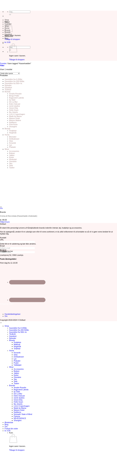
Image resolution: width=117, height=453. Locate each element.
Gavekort (8, 34)
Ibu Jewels (13, 112)
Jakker (12, 155)
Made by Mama (15, 116)
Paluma (17, 416)
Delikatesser (14, 139)
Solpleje (17, 349)
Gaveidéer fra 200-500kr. (15, 81)
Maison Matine (15, 120)
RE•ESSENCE (20, 418)
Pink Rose (13, 124)
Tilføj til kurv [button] (5, 222)
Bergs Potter (14, 96)
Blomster (12, 137)
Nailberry (13, 122)
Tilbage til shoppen (12, 39)
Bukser (12, 153)
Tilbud (7, 22)
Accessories (14, 151)
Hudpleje (13, 131)
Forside (3, 63)
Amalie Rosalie (15, 94)
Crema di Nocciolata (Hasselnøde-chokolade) (18, 216)
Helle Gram (13, 110)
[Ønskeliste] (1, 206)
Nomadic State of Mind (23, 414)
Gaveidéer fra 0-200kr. (14, 79)
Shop (7, 20)
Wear (7, 149)
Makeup (17, 344)
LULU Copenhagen (17, 114)
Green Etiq (13, 108)
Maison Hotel (14, 118)
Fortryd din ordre (11, 429)
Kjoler (11, 157)
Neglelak (12, 133)
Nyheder (8, 85)
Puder (16, 363)
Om (6, 316)
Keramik (12, 143)
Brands (7, 32)
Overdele (13, 161)
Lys (10, 145)
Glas (11, 141)
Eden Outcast (14, 104)
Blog (6, 38)
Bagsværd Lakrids (16, 98)
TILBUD (8, 90)
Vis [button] (1, 208)
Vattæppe (17, 365)
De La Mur (13, 102)
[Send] (10, 14)
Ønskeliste (9, 36)
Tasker (12, 168)
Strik (11, 166)
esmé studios (14, 106)
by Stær (12, 100)
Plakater (12, 147)
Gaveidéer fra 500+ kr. (13, 83)
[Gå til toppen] (1, 322)
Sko (10, 163)
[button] (7, 42)
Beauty (7, 129)
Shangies (13, 127)
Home (7, 135)
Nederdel (13, 159)
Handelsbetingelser (12, 314)
